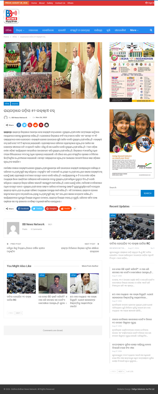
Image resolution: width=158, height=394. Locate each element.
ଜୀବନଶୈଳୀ (120, 30)
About (42, 3)
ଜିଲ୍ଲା (19, 30)
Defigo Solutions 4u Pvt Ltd (143, 389)
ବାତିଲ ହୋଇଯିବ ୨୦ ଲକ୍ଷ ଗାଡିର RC (130, 243)
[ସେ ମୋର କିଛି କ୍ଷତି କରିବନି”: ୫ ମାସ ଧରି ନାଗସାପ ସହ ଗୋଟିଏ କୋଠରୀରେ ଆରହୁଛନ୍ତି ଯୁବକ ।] (53, 283)
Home (34, 3)
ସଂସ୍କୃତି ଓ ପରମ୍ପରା (80, 30)
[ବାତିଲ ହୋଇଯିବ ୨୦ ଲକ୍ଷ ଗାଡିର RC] (21, 283)
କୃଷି (108, 30)
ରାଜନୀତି (62, 30)
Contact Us (60, 3)
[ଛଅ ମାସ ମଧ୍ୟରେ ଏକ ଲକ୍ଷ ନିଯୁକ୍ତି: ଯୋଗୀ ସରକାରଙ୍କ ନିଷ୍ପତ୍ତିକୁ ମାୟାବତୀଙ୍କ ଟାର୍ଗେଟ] (84, 283)
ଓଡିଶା (9, 30)
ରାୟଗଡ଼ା (15, 104)
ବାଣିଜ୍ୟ (98, 30)
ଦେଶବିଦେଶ (48, 30)
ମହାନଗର (33, 30)
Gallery (50, 3)
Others (70, 3)
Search (113, 187)
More (133, 30)
